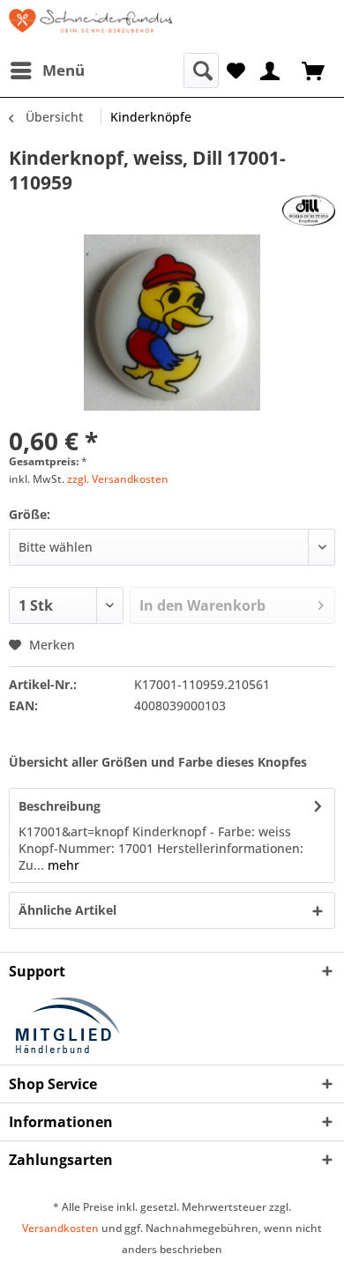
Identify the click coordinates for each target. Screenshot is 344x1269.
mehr (61, 865)
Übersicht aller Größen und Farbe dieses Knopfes (158, 761)
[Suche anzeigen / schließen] (201, 70)
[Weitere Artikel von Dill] (308, 210)
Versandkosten (60, 1228)
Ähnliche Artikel (67, 910)
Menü (63, 70)
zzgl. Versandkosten (117, 478)
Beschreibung (60, 806)
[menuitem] (46, 70)
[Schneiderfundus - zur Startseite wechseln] (90, 26)
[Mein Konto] (270, 69)
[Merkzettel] (236, 69)
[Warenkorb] (314, 69)
